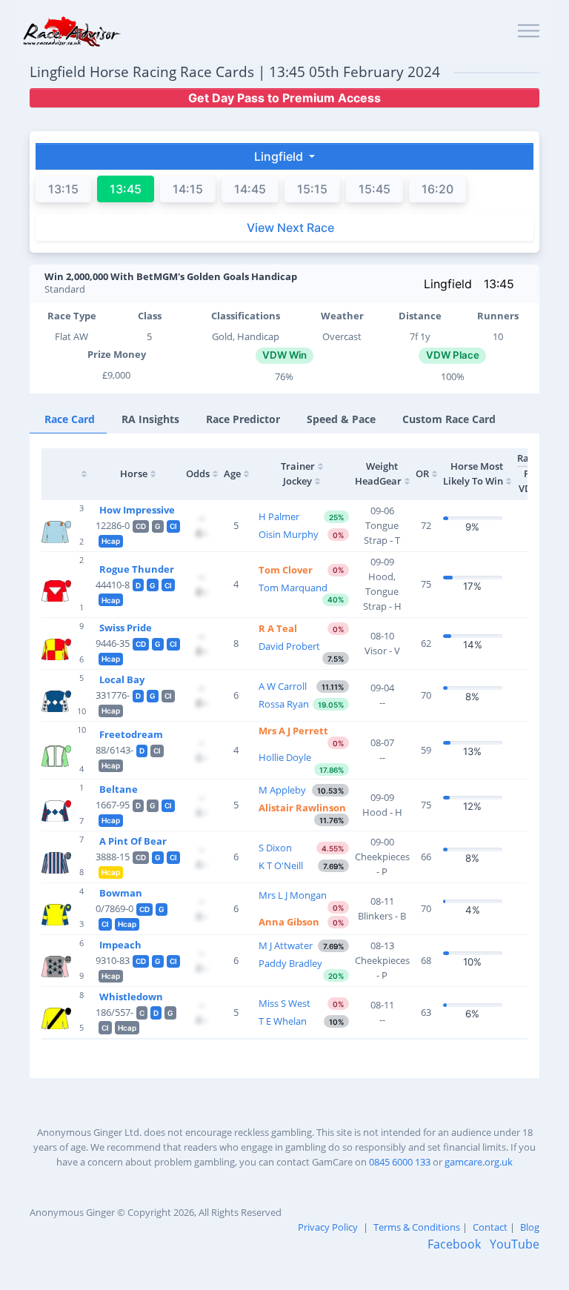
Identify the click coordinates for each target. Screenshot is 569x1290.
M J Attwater (286, 945)
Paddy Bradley (290, 963)
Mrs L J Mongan (293, 895)
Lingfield (448, 283)
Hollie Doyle (285, 757)
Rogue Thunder (136, 569)
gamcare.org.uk (479, 1161)
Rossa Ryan (284, 704)
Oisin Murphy (289, 534)
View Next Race (290, 227)
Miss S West (284, 1003)
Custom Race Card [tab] (449, 419)
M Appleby (282, 790)
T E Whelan (283, 1021)
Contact (490, 1227)
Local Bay (121, 679)
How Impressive (137, 509)
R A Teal (278, 628)
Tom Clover (286, 569)
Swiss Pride (125, 627)
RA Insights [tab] (150, 419)
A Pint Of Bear (133, 841)
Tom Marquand (293, 587)
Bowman (120, 893)
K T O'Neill (281, 865)
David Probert (289, 646)
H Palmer (279, 516)
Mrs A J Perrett (293, 730)
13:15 (63, 189)
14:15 (188, 189)
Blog (529, 1227)
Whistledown (131, 996)
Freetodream (131, 734)
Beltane (118, 789)
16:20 (437, 189)
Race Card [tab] (69, 419)
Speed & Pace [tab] (341, 419)
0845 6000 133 (399, 1161)
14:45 (250, 189)
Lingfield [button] (280, 156)
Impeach (120, 944)
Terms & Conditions (416, 1227)
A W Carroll (283, 686)
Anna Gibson (289, 921)
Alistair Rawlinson (302, 807)
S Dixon (275, 847)
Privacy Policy (328, 1227)
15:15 (312, 189)
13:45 (499, 283)
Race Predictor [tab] (243, 419)
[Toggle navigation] (528, 31)
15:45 (374, 189)
